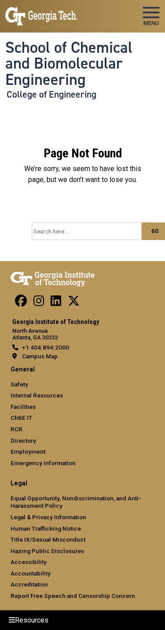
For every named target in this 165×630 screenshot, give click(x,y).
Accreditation (29, 584)
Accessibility (29, 561)
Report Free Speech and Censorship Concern (73, 595)
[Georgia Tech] (53, 277)
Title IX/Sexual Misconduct (48, 539)
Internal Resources (37, 395)
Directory (23, 440)
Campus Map (40, 356)
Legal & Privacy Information (48, 517)
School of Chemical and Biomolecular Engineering (68, 63)
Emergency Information (43, 462)
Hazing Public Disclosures (47, 550)
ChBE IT (21, 417)
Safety (19, 384)
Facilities (23, 406)
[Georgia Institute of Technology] (41, 12)
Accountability (31, 573)
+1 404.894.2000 (45, 347)
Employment (28, 451)
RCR (16, 429)
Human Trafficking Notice (46, 528)
